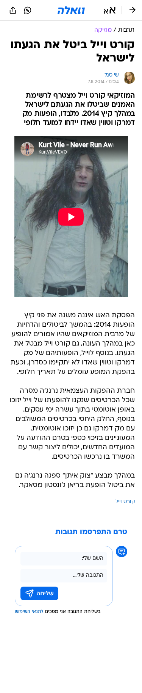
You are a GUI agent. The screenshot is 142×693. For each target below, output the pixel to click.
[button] (109, 10)
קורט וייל (125, 501)
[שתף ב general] (13, 10)
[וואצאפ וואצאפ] (27, 10)
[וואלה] (71, 10)
